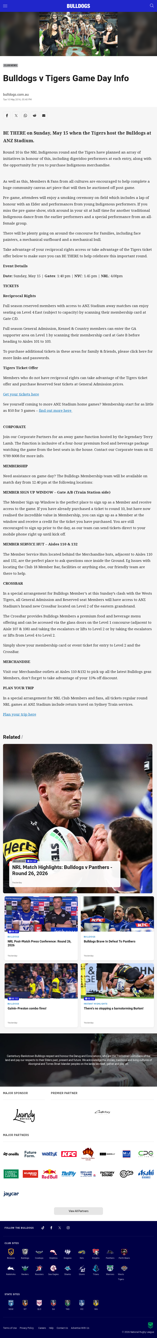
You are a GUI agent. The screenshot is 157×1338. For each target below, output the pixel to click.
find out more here (55, 410)
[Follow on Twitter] (59, 1227)
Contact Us (62, 1327)
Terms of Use (10, 1327)
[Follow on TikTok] (42, 1227)
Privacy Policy (27, 1327)
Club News (10, 65)
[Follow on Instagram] (68, 1227)
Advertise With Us (80, 1327)
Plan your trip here (19, 714)
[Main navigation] (5, 6)
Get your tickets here (21, 394)
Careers (42, 1327)
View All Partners (78, 1211)
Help (51, 1327)
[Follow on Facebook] (51, 1227)
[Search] (152, 5)
